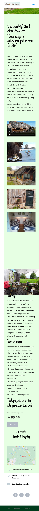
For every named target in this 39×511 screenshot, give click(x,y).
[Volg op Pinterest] (21, 495)
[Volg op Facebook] (15, 495)
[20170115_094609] (21, 162)
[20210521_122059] (21, 231)
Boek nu (13, 425)
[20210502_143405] (21, 208)
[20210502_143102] (21, 185)
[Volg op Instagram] (27, 495)
